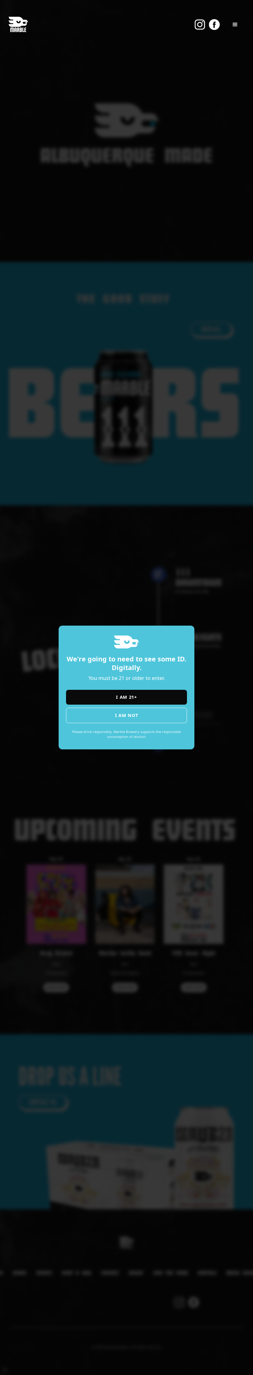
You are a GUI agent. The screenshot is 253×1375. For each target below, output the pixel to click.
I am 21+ (126, 697)
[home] (18, 24)
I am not (126, 715)
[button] (235, 24)
